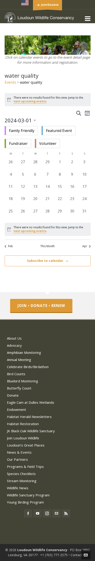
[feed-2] (66, 513)
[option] (21, 130)
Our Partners (17, 459)
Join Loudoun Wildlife (23, 438)
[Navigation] (87, 18)
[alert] (48, 229)
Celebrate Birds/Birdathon (28, 366)
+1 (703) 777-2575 (54, 555)
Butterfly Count (19, 388)
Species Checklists (21, 473)
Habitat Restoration (23, 423)
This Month (47, 246)
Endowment (16, 409)
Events (10, 82)
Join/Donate (50, 5)
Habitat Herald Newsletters (29, 416)
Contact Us (79, 555)
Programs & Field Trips (25, 466)
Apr (84, 246)
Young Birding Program (25, 502)
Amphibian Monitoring (24, 352)
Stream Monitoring (21, 480)
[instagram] (47, 513)
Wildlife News (17, 488)
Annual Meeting (19, 359)
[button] (48, 137)
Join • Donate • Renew (41, 305)
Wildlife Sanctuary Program (28, 495)
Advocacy (14, 345)
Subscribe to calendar (45, 260)
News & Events (19, 452)
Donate (13, 395)
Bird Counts (16, 374)
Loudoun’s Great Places (26, 445)
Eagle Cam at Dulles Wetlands (30, 402)
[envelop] (56, 513)
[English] (25, 3)
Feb (10, 246)
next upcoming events (30, 101)
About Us (14, 338)
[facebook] (28, 513)
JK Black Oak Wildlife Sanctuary (31, 431)
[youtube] (37, 513)
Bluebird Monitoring (22, 381)
